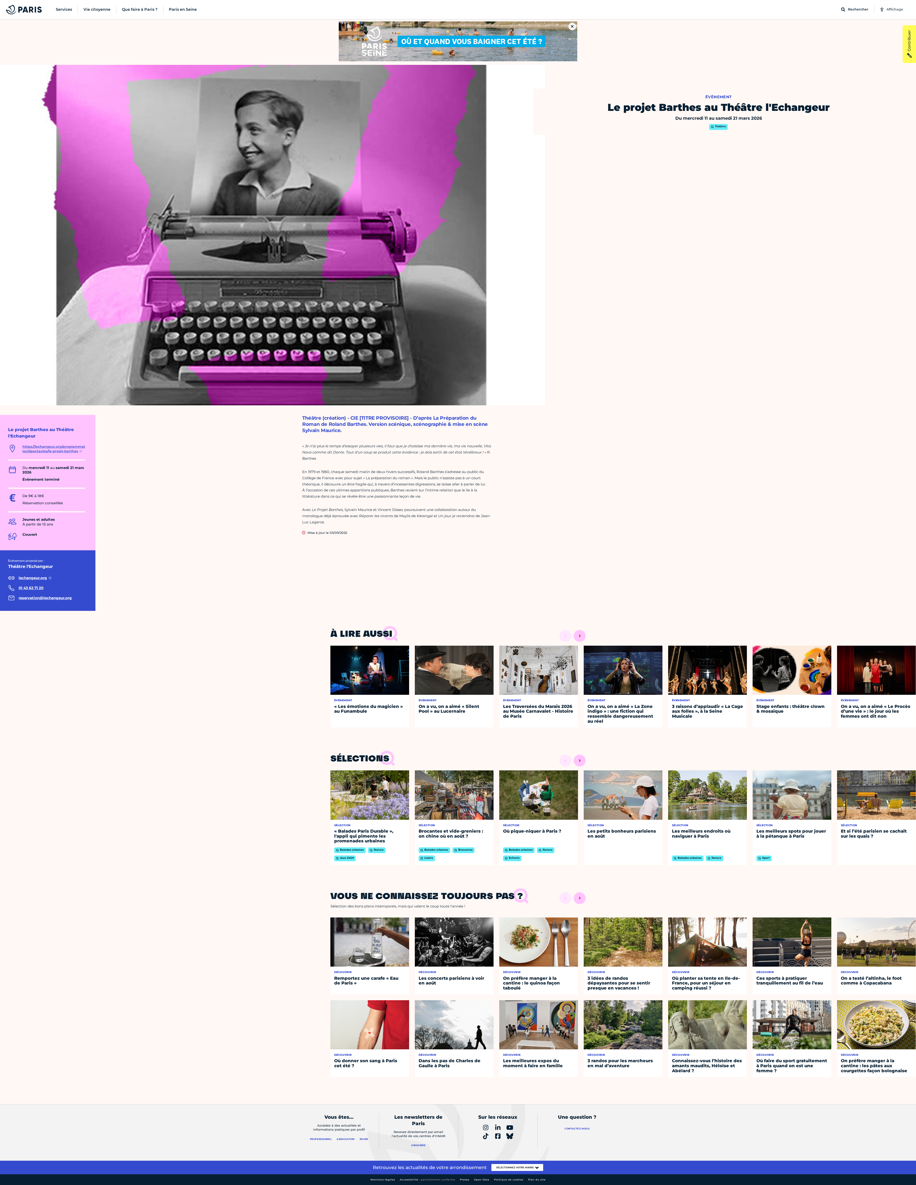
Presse (464, 1179)
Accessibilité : (427, 1179)
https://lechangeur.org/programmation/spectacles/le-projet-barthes (53, 448)
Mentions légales (382, 1179)
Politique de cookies (508, 1179)
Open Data (481, 1179)
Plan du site (537, 1179)
